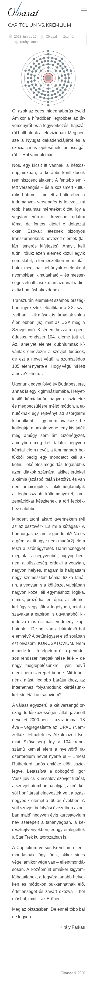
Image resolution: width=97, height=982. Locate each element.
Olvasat (67, 973)
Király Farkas (29, 42)
